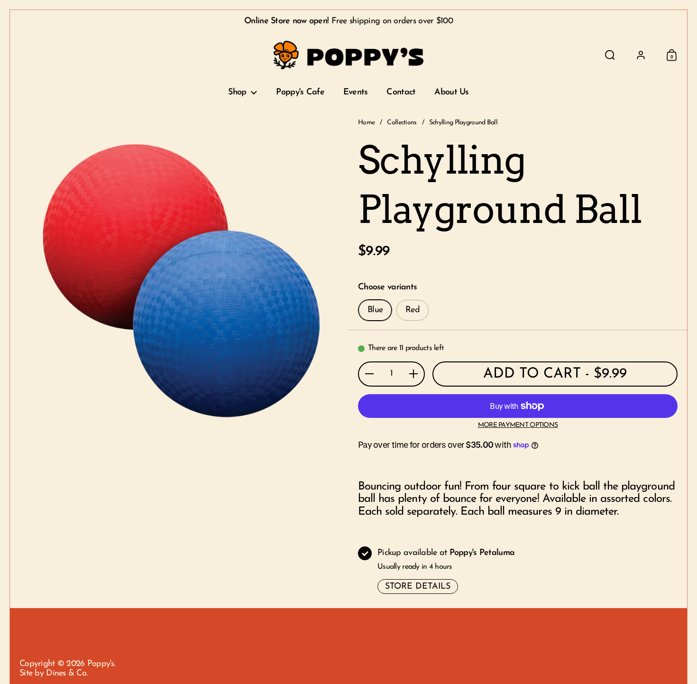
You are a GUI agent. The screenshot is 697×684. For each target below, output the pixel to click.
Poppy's (100, 664)
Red (412, 310)
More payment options (518, 425)
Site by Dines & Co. (53, 673)
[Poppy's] (349, 55)
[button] (610, 55)
